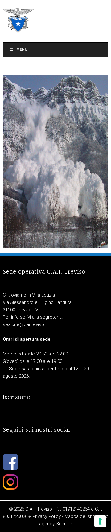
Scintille (64, 523)
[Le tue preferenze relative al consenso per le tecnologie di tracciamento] (100, 521)
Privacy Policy (46, 516)
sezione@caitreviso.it (25, 324)
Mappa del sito (79, 516)
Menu (21, 49)
